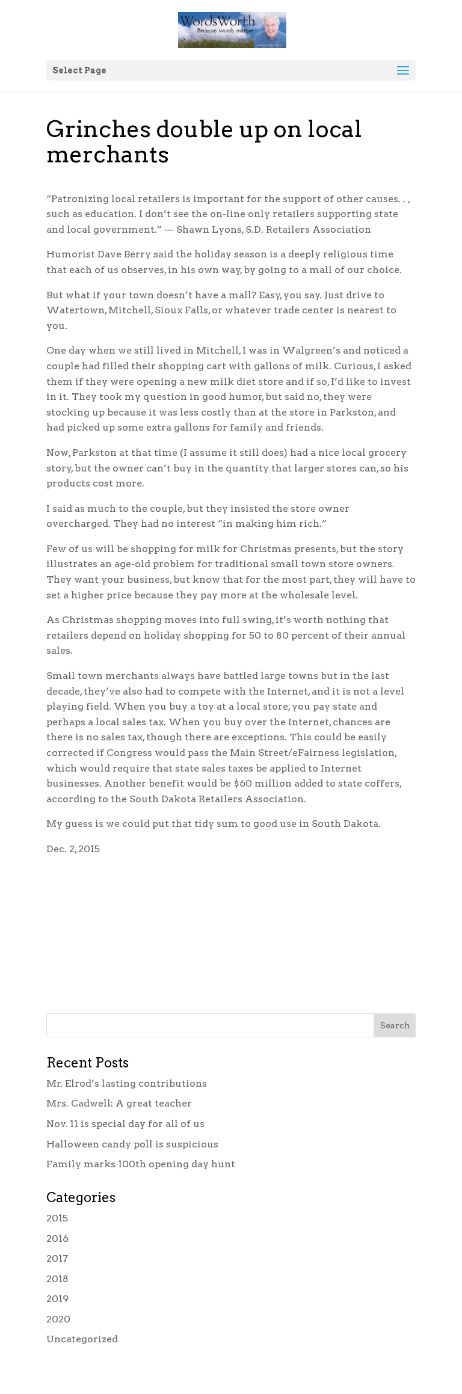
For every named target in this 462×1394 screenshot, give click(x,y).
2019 (57, 1298)
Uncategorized (82, 1339)
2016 (57, 1238)
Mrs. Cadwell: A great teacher (119, 1103)
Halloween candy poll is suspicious (132, 1144)
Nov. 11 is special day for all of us (125, 1123)
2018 (57, 1279)
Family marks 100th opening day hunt (140, 1164)
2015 (57, 1218)
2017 (57, 1258)
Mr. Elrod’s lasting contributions (126, 1083)
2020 (58, 1319)
